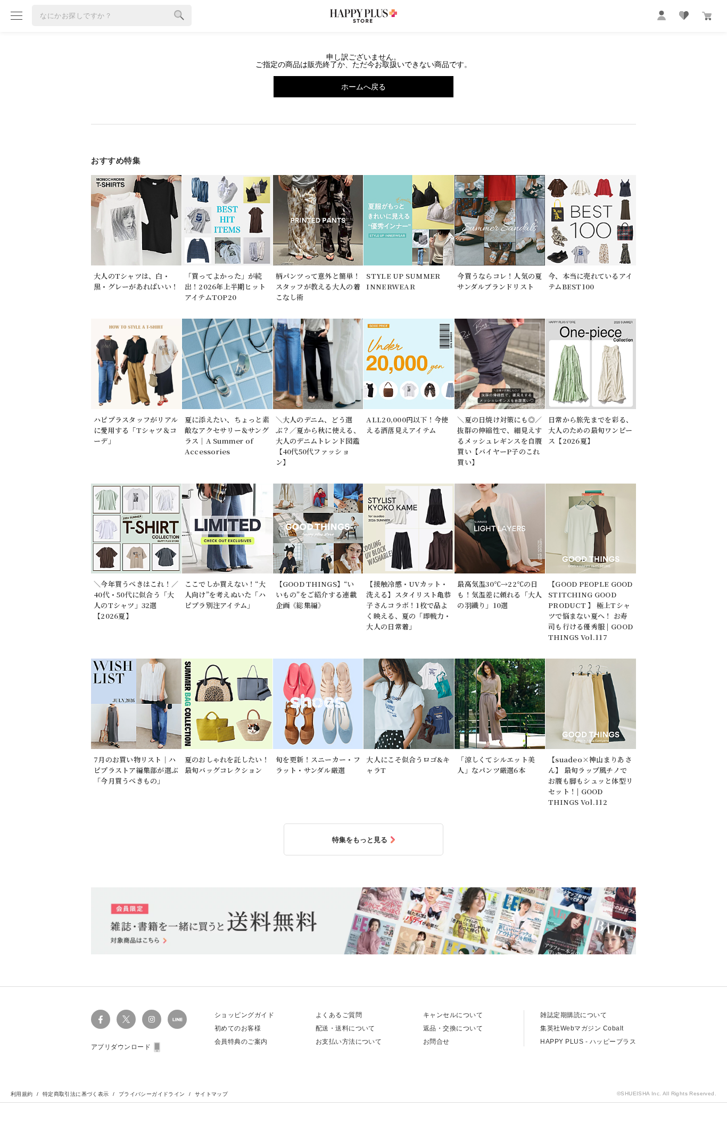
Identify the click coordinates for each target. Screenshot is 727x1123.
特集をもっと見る (359, 840)
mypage (661, 15)
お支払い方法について (349, 1041)
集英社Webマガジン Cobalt (581, 1028)
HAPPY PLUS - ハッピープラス (588, 1041)
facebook (100, 1019)
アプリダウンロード (121, 1047)
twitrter (126, 1019)
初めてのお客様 (237, 1028)
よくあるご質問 (339, 1015)
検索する (179, 15)
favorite (684, 15)
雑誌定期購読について (573, 1015)
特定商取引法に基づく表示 (76, 1094)
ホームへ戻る (363, 86)
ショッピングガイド (244, 1015)
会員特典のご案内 (241, 1041)
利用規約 (22, 1094)
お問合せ (436, 1041)
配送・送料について (345, 1028)
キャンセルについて (453, 1015)
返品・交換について (453, 1028)
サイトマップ (211, 1094)
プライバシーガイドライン (152, 1094)
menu (16, 15)
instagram (151, 1019)
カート (706, 16)
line (177, 1019)
